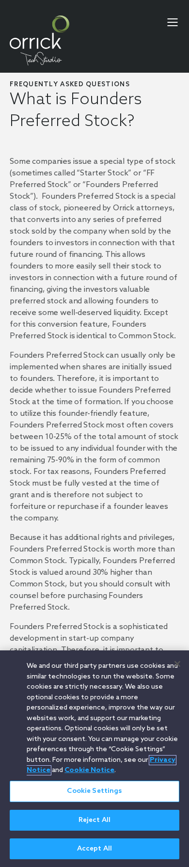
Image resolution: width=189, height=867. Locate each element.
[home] (39, 40)
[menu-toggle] (172, 22)
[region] (94, 758)
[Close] (177, 664)
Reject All (94, 820)
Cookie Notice (89, 770)
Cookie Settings (94, 791)
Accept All (94, 849)
